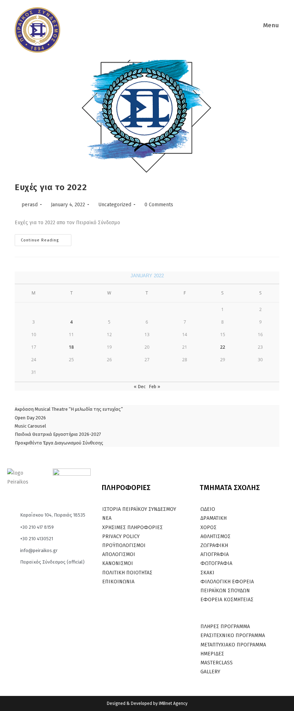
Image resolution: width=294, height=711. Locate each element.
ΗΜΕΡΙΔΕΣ (212, 654)
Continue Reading (46, 238)
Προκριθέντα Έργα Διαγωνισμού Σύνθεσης (59, 443)
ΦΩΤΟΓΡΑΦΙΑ (216, 563)
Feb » (154, 386)
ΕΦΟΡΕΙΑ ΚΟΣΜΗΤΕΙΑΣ (226, 600)
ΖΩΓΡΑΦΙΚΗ (214, 545)
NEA (107, 518)
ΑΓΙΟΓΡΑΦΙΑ (214, 554)
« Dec (140, 386)
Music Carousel (30, 426)
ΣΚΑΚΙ (207, 573)
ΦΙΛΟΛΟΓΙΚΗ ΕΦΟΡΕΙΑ (227, 582)
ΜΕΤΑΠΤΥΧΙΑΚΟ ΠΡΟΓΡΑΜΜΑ (233, 645)
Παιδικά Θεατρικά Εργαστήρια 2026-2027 (58, 434)
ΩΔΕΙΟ (207, 509)
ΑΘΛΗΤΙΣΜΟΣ (215, 536)
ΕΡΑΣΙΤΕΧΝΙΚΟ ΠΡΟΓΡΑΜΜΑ (232, 635)
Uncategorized (114, 205)
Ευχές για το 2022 (51, 187)
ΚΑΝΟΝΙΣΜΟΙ (117, 563)
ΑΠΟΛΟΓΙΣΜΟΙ (118, 554)
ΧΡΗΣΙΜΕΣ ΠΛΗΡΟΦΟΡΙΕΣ (132, 527)
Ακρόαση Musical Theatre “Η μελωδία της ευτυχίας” (69, 409)
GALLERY (210, 672)
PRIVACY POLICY (120, 536)
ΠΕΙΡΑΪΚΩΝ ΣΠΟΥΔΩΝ (225, 591)
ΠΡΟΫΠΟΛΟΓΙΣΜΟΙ (124, 545)
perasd (30, 205)
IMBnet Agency (173, 703)
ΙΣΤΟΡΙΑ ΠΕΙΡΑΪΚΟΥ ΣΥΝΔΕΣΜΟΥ (139, 509)
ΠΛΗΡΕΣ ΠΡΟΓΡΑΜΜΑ (225, 626)
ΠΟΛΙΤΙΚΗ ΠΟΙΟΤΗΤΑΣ (127, 573)
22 (222, 347)
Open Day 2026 (30, 417)
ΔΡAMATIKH (213, 518)
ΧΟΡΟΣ (208, 527)
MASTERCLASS (216, 663)
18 (71, 347)
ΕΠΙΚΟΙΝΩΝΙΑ (118, 582)
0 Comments (158, 205)
